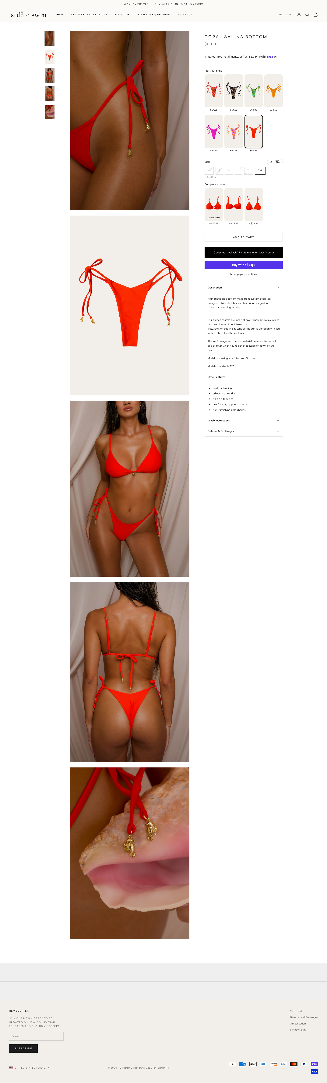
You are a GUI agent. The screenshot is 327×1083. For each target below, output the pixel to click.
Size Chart (296, 1011)
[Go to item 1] (49, 38)
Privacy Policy (298, 1030)
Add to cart (243, 237)
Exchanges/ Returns (154, 14)
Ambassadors (298, 1023)
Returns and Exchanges (304, 1017)
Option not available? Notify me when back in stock (243, 252)
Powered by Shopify (154, 1068)
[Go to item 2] (49, 57)
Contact (185, 14)
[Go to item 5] (49, 112)
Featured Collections (89, 14)
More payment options (243, 274)
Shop (59, 14)
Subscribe (23, 1048)
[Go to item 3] (49, 75)
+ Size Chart (211, 177)
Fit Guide (122, 14)
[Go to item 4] (49, 94)
